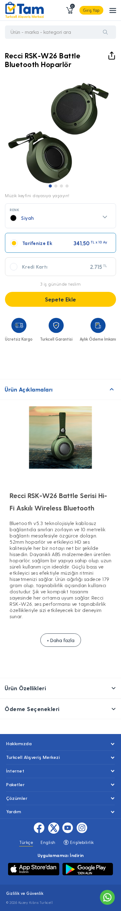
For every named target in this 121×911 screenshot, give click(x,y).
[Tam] (24, 10)
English (48, 842)
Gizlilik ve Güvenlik (24, 893)
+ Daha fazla (60, 640)
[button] (50, 186)
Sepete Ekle (60, 299)
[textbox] (60, 218)
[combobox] (60, 215)
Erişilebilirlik (81, 842)
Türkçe (26, 842)
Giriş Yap (91, 10)
